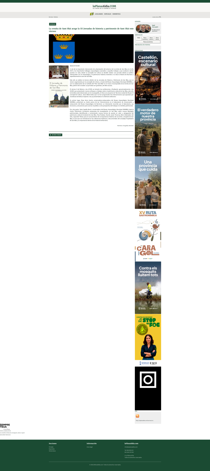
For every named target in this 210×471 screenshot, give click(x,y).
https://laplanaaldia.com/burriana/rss (144, 420)
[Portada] (92, 14)
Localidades (99, 14)
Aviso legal (90, 447)
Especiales (107, 14)
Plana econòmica (148, 42)
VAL (160, 17)
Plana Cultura (151, 38)
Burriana (51, 17)
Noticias (56, 17)
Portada (51, 447)
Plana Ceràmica (144, 38)
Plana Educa (157, 38)
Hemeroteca (116, 14)
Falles (138, 38)
